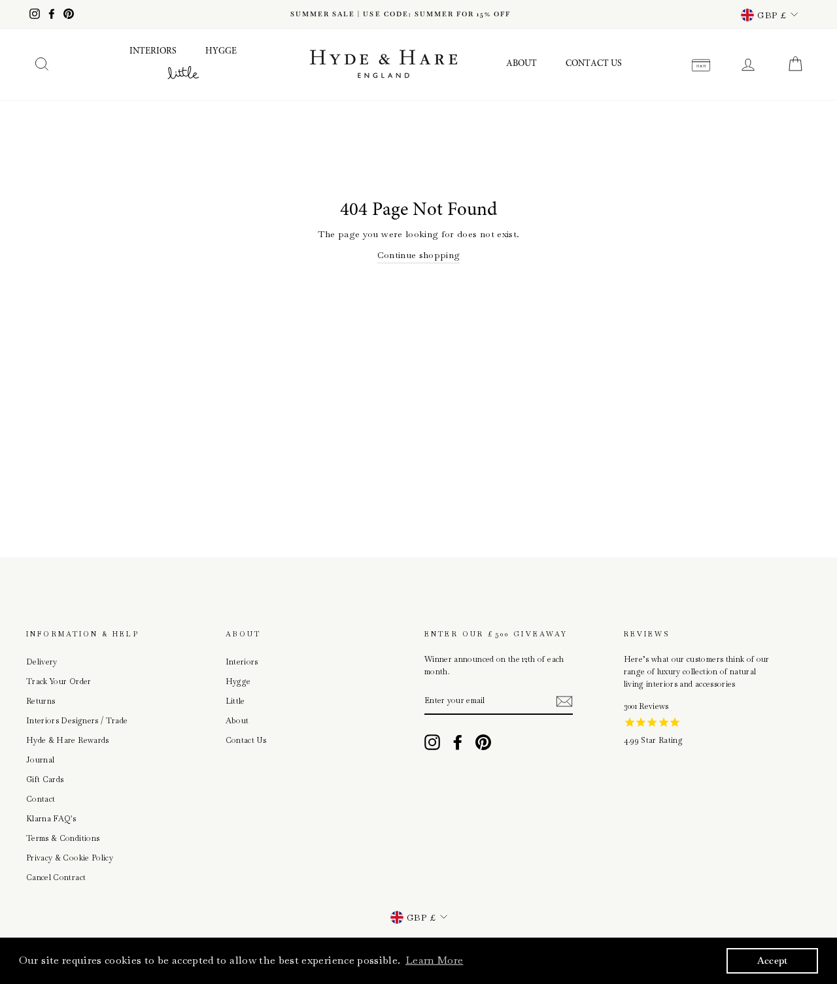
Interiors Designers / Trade (77, 720)
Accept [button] (772, 960)
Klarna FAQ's (51, 818)
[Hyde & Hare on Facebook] (458, 742)
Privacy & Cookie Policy (69, 858)
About (521, 64)
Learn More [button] (434, 960)
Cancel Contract (56, 877)
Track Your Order (59, 681)
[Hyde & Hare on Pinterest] (483, 742)
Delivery (42, 662)
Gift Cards (45, 779)
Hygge (221, 51)
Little (235, 701)
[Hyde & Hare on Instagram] (432, 742)
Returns (40, 701)
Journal (40, 760)
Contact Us (594, 64)
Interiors (153, 51)
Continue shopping (418, 255)
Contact (40, 799)
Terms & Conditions (62, 838)
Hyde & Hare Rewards (67, 740)
